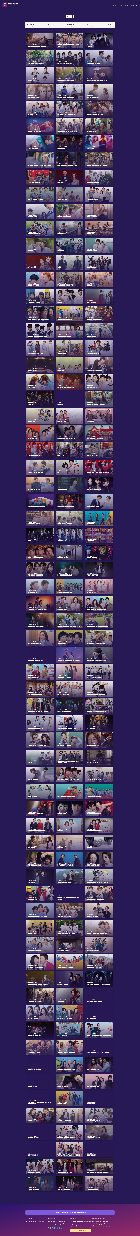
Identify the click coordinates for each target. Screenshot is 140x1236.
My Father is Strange (95, 438)
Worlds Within (63, 1086)
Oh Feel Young (33, 1138)
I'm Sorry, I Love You (35, 813)
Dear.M (89, 285)
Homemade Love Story (36, 506)
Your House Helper (64, 524)
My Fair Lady (32, 933)
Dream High (91, 268)
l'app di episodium (100, 1227)
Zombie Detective (34, 131)
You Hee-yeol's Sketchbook (38, 984)
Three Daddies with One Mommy (99, 1035)
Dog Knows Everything (66, 796)
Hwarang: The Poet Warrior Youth (68, 45)
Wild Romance (33, 677)
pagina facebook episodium (98, 1225)
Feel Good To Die (34, 1052)
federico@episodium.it (97, 1223)
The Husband (62, 489)
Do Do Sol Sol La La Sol (66, 114)
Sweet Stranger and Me (96, 404)
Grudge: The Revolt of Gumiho (98, 984)
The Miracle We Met (64, 677)
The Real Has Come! (64, 319)
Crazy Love (61, 182)
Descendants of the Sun (37, 46)
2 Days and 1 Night (94, 967)
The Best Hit (61, 353)
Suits (59, 268)
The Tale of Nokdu (64, 216)
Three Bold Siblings (65, 967)
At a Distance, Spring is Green (39, 165)
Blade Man (61, 234)
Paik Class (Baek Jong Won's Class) (68, 898)
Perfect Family (92, 575)
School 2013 (91, 131)
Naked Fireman (93, 745)
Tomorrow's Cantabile (96, 694)
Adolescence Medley (95, 677)
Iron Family (32, 796)
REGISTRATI (134, 5)
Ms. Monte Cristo (34, 643)
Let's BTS (90, 541)
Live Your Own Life (94, 796)
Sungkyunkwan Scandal (37, 336)
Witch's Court (92, 455)
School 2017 (32, 114)
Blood (59, 302)
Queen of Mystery (64, 1121)
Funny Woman (33, 1189)
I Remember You (93, 199)
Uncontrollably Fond (65, 97)
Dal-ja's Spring (93, 1086)
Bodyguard (91, 1018)
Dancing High (33, 899)
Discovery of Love (94, 813)
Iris (29, 541)
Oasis (30, 762)
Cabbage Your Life (64, 882)
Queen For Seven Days (95, 319)
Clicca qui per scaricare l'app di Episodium (70, 1213)
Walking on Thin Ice (35, 660)
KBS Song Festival (35, 1035)
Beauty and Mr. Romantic (97, 933)
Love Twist (61, 1103)
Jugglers (90, 421)
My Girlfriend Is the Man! (37, 916)
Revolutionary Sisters (66, 1069)
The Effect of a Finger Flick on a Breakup (39, 1103)
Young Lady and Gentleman (97, 626)
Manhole (90, 524)
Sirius (89, 848)
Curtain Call (32, 592)
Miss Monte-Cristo (94, 865)
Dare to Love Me (93, 506)
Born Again (91, 302)
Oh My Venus (32, 80)
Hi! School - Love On (35, 353)
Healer (89, 46)
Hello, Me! (31, 421)
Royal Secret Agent (35, 558)
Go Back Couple (34, 234)
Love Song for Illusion (66, 438)
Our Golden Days (34, 950)
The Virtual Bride (64, 916)
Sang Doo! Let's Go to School (98, 1052)
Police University (34, 302)
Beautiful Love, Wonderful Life (69, 626)
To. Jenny (31, 848)
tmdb (59, 1223)
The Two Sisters (63, 1189)
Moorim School (93, 182)
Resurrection (33, 1155)
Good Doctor (92, 251)
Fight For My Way (93, 63)
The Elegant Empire (64, 1172)
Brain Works (92, 558)
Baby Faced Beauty (94, 779)
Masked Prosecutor (95, 831)
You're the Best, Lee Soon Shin (68, 1155)
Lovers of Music (93, 916)
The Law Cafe (92, 216)
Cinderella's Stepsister (37, 745)
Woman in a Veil (34, 1172)
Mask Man (91, 1103)
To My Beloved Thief (35, 472)
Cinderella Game (34, 1001)
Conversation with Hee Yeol (97, 1172)
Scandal (60, 1001)
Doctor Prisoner (64, 711)
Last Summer (62, 609)
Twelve (30, 404)
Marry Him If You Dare (36, 831)
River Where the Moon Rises (38, 319)
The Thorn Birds (93, 1069)
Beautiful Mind (34, 489)
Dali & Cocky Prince (35, 199)
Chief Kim (60, 455)
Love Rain (31, 387)
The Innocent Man (94, 489)
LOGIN (127, 5)
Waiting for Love (34, 1069)
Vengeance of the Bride (66, 1138)
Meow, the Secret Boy (95, 114)
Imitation (90, 148)
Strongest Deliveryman (96, 643)
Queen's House (62, 984)
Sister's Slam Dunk (94, 1001)
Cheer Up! (90, 234)
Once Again (91, 592)
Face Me (60, 404)
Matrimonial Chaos (35, 728)
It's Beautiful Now (64, 592)
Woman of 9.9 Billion (36, 626)
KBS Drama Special (94, 1138)
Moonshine (91, 336)
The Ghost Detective (35, 575)
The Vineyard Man (34, 865)
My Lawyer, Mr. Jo (93, 1121)
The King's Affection (36, 63)
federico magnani (34, 1221)
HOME (114, 5)
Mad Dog (60, 251)
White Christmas (63, 558)
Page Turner (32, 370)
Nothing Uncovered (65, 575)
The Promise (91, 1155)
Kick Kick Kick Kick (64, 745)
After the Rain (92, 762)
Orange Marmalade (94, 370)
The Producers (92, 387)
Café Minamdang (34, 182)
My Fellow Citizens (64, 1018)
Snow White (32, 1086)
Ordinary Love (63, 950)
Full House (61, 421)
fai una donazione (81, 1230)
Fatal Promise (92, 1189)
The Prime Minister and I (96, 609)
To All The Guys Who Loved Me (98, 472)
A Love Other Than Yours (96, 660)
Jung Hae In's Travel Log (66, 728)
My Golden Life (63, 694)
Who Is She (61, 643)
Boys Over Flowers (64, 63)
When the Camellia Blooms (97, 165)
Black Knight (33, 1018)
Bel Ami (60, 831)
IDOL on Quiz (62, 1035)
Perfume (60, 370)
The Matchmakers (64, 336)
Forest (30, 251)
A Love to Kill (33, 779)
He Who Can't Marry (35, 967)
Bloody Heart (33, 268)
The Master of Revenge (66, 1052)
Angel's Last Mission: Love (97, 80)
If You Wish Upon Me (65, 285)
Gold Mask (91, 728)
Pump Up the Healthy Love (37, 609)
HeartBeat (61, 148)
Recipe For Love (93, 950)
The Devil (31, 882)
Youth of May (62, 199)
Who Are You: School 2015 (67, 131)
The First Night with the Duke (68, 660)
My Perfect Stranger (65, 387)
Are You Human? (34, 97)
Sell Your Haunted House (67, 165)
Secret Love (61, 541)
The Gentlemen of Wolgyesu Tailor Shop (68, 761)
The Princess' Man (35, 694)
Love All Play (33, 148)
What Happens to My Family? (98, 882)
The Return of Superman (96, 711)
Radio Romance (93, 97)
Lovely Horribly (34, 455)
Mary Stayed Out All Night (38, 711)
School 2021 (32, 216)
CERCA (121, 5)
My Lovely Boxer (34, 524)
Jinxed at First (33, 285)
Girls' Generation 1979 (66, 933)
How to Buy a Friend (65, 865)
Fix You (60, 848)
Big (58, 472)
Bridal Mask (62, 813)
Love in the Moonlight (65, 80)
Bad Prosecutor (93, 353)
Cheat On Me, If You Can (66, 506)
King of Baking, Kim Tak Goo (68, 779)
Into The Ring (33, 438)
